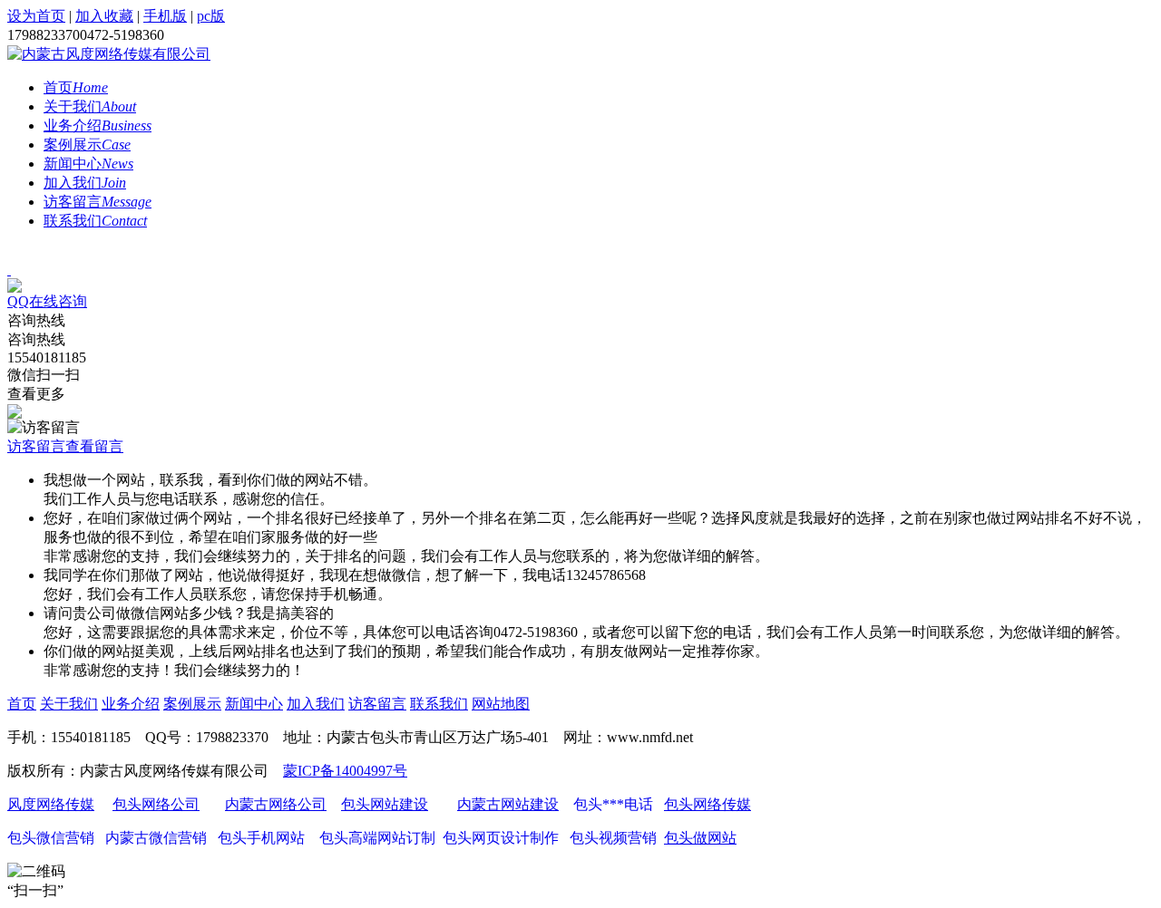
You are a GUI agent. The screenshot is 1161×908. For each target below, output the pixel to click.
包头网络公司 (156, 804)
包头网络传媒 (707, 804)
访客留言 (97, 201)
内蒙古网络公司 (276, 804)
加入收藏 (104, 16)
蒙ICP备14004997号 (345, 770)
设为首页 (36, 16)
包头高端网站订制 (377, 837)
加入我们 (85, 182)
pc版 (211, 16)
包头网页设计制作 (501, 837)
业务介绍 (97, 125)
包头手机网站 (259, 837)
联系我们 (95, 220)
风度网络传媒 (50, 804)
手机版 (165, 16)
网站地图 (501, 703)
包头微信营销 (50, 837)
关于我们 (90, 106)
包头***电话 (611, 804)
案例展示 (87, 144)
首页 (76, 87)
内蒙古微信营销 (156, 837)
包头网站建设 (384, 804)
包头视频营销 (609, 837)
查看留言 (94, 446)
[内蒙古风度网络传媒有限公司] (108, 54)
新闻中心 (88, 163)
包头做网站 (700, 837)
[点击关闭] (9, 269)
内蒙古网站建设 (508, 804)
